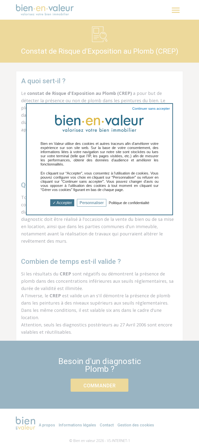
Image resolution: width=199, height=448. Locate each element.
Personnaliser (92, 203)
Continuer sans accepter (151, 108)
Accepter (64, 203)
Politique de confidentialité (129, 203)
